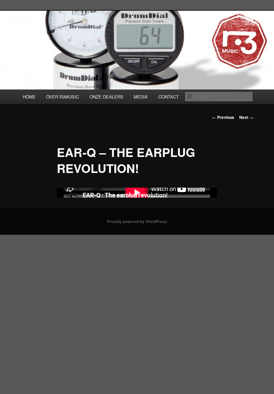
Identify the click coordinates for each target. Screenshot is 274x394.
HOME (29, 96)
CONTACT (168, 96)
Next (246, 117)
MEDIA (141, 96)
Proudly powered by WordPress (137, 221)
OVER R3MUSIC (62, 96)
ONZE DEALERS (106, 96)
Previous (223, 117)
